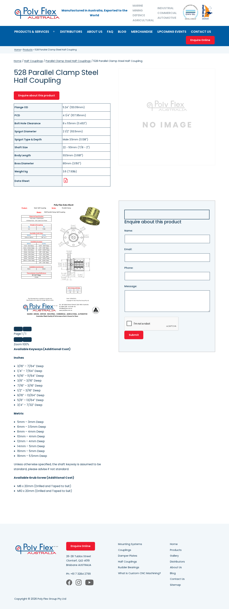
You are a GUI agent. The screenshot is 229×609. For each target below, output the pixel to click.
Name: (128, 230)
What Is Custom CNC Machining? (139, 573)
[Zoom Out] (18, 339)
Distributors (71, 32)
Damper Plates (127, 556)
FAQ (110, 32)
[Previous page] (18, 329)
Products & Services (31, 32)
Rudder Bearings (128, 567)
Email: (128, 249)
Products (28, 49)
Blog (122, 32)
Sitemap (175, 585)
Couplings (124, 550)
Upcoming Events (171, 32)
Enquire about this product (36, 95)
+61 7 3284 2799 (80, 574)
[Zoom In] (27, 339)
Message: (130, 286)
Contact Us (201, 32)
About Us (94, 32)
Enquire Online (200, 40)
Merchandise (142, 32)
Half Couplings (33, 61)
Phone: (128, 268)
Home (17, 49)
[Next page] (27, 329)
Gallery (174, 556)
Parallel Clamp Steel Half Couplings (68, 61)
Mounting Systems (130, 544)
